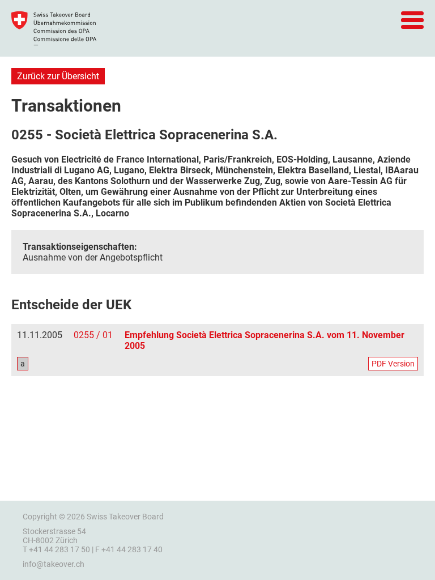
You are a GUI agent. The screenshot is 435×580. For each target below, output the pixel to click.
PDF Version (393, 363)
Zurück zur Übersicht (58, 76)
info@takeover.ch (53, 564)
